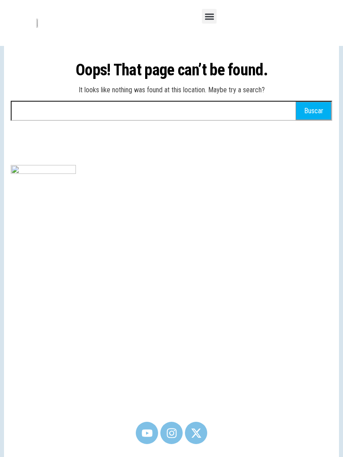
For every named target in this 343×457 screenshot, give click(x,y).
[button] (209, 16)
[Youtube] (147, 433)
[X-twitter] (196, 433)
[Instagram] (171, 433)
